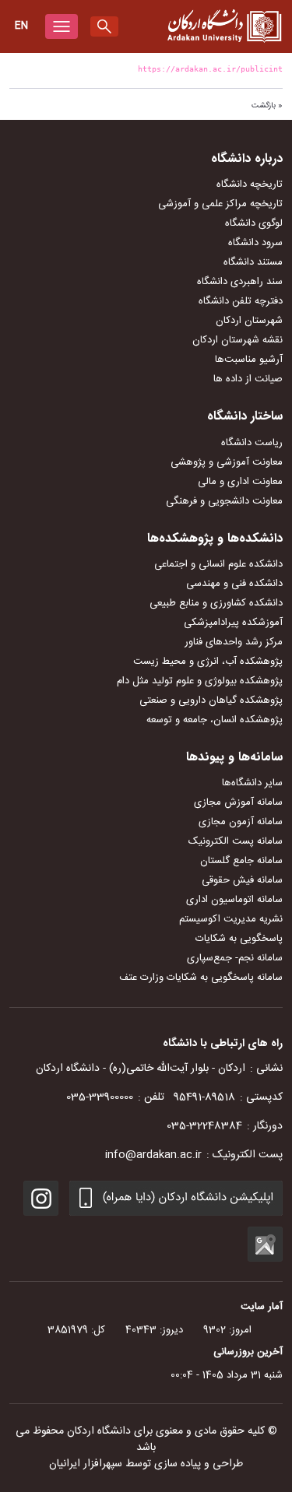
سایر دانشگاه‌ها (252, 783)
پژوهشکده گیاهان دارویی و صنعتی (211, 700)
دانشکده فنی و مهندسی (234, 583)
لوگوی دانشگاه (254, 223)
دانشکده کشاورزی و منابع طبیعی (216, 603)
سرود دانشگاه (255, 242)
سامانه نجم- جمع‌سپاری (235, 958)
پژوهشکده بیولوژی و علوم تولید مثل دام (200, 681)
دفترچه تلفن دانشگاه (241, 301)
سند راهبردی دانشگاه (240, 281)
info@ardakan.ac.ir (153, 1155)
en (21, 25)
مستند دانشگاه (253, 262)
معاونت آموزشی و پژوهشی (227, 462)
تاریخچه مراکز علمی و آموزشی (220, 203)
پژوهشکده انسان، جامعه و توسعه (214, 719)
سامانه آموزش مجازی (238, 802)
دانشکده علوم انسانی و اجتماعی (218, 564)
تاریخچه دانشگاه (249, 184)
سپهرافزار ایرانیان (85, 1464)
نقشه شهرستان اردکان (237, 340)
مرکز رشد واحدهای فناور (234, 642)
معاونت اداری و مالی (240, 481)
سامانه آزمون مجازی (241, 821)
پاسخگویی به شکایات (239, 938)
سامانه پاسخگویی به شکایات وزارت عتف (201, 977)
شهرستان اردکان (249, 320)
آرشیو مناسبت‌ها (249, 359)
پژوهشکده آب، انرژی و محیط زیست (208, 661)
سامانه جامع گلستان (241, 860)
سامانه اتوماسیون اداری (234, 899)
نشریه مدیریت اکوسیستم (231, 919)
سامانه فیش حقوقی (242, 880)
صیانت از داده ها (248, 379)
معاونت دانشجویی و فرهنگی (224, 501)
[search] (104, 26)
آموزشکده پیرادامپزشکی (233, 622)
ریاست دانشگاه (252, 442)
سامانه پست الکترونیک (235, 841)
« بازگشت (267, 106)
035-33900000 (99, 1097)
